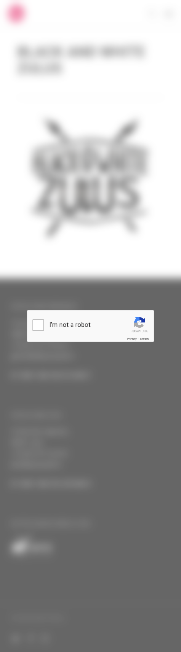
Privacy (132, 339)
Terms (144, 339)
